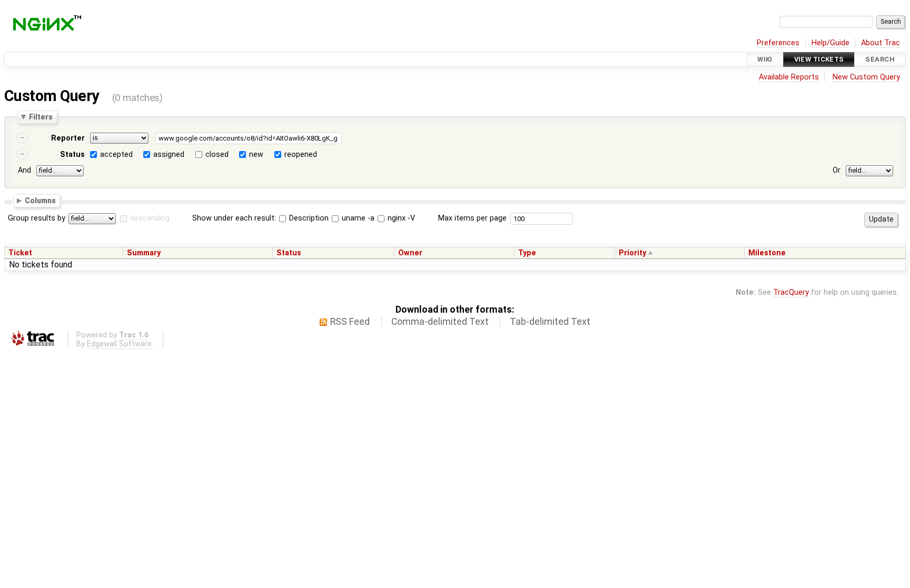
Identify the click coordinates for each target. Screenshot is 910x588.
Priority (632, 252)
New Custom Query (866, 77)
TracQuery (791, 292)
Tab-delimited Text (550, 321)
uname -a (357, 218)
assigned (168, 154)
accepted (116, 154)
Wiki (765, 59)
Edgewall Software (119, 344)
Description (308, 218)
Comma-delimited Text (440, 321)
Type (527, 252)
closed (217, 154)
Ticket (20, 252)
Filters (41, 117)
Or (836, 170)
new (256, 154)
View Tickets (819, 59)
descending (150, 218)
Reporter (68, 138)
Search (880, 59)
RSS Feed (350, 321)
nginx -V (400, 218)
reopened (300, 154)
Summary (144, 252)
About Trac (880, 42)
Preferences (778, 42)
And (24, 170)
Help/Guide (830, 42)
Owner (410, 252)
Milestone (767, 252)
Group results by (36, 218)
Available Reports (789, 77)
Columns (40, 200)
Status (72, 154)
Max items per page (472, 218)
